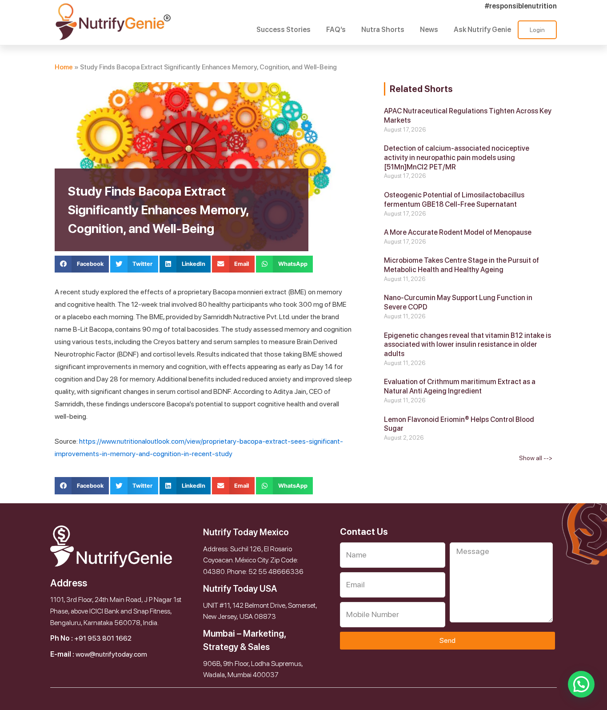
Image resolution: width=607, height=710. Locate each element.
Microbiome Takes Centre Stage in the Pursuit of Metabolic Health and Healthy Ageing (461, 265)
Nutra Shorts (382, 29)
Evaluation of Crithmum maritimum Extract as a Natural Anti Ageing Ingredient (459, 386)
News (429, 29)
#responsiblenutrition (521, 6)
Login (537, 29)
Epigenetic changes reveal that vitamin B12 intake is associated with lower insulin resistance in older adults (467, 344)
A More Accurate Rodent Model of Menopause (457, 232)
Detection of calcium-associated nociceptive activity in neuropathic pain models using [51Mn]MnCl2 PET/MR (456, 157)
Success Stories (283, 29)
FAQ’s (336, 29)
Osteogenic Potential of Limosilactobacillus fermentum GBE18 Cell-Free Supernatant (454, 200)
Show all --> (535, 457)
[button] (82, 264)
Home (64, 67)
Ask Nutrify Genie (482, 29)
